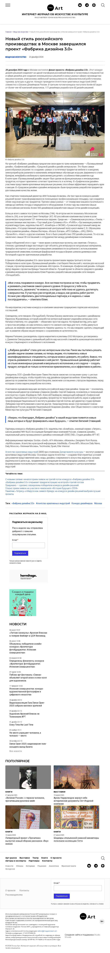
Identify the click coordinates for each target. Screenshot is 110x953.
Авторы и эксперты (15, 861)
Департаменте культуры (71, 452)
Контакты (47, 861)
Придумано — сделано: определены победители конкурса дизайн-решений (42, 485)
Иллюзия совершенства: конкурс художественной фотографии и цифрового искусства (26, 691)
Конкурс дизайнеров (82, 503)
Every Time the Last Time (21, 724)
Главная (8, 32)
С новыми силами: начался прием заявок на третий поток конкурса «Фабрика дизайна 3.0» (50, 479)
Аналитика (54, 866)
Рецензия (42, 866)
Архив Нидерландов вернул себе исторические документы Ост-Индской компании (73, 801)
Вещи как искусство (20, 32)
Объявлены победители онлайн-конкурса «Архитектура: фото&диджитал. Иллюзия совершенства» (25, 648)
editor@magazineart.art (47, 931)
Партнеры (34, 861)
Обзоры (19, 866)
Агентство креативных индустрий (21, 452)
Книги (44, 858)
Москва (98, 503)
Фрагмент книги (68, 866)
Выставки (25, 858)
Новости (9, 866)
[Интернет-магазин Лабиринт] (22, 615)
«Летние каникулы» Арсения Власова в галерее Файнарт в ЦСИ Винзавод (28, 634)
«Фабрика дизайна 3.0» (23, 503)
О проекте (56, 858)
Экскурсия (10, 869)
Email (14, 540)
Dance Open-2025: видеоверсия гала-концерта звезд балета (27, 745)
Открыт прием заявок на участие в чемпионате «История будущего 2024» (41, 488)
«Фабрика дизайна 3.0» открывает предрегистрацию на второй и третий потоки (44, 482)
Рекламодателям (14, 895)
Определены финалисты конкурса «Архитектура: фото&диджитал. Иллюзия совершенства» (26, 664)
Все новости (15, 751)
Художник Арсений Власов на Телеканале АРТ (24, 715)
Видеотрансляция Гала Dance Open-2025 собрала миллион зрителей (27, 704)
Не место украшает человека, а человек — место (25, 734)
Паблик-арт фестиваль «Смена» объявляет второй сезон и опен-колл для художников (28, 677)
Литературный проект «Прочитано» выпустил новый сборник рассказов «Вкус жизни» (26, 841)
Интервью (30, 866)
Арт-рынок (11, 858)
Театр (35, 858)
